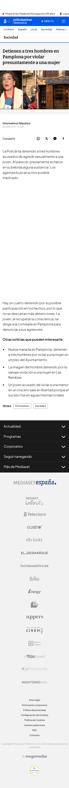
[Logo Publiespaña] (34, 669)
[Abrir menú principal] (63, 21)
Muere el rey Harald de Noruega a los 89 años (30, 13)
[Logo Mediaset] (35, 485)
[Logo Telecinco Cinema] (34, 630)
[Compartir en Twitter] (46, 138)
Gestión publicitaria (34, 725)
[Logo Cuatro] (34, 527)
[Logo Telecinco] (35, 514)
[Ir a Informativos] (22, 21)
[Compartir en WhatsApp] (38, 138)
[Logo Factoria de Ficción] (35, 565)
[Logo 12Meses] (34, 643)
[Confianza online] (34, 774)
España (22, 29)
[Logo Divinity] (34, 540)
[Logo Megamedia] (36, 756)
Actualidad (12, 426)
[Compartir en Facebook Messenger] (55, 138)
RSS (34, 730)
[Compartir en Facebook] (63, 138)
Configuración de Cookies (34, 715)
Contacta (34, 735)
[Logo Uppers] (34, 617)
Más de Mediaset (17, 466)
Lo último (9, 29)
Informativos (22, 406)
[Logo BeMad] (34, 604)
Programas (12, 436)
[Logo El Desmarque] (34, 553)
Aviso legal (34, 700)
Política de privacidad (34, 710)
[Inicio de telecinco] (5, 21)
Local (34, 29)
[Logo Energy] (34, 591)
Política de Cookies (34, 720)
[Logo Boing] (35, 578)
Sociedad (46, 29)
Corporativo (13, 446)
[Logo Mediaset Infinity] (34, 501)
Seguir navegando (18, 456)
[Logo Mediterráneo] (34, 682)
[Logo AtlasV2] (34, 656)
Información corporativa (34, 705)
